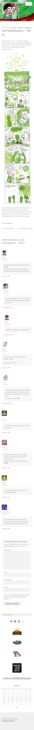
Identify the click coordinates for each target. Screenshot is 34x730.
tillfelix (4, 349)
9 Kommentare (28, 27)
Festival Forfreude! (8, 228)
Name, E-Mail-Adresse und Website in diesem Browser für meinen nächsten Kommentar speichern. (17, 597)
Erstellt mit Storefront (8, 721)
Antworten (5, 276)
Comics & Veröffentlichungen (17, 678)
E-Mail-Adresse (8, 579)
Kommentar (7, 550)
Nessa (3, 257)
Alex (4, 382)
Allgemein (9, 223)
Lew (3, 418)
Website (6, 587)
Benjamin (4, 483)
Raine (3, 447)
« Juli (16, 707)
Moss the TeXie (6, 512)
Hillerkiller (20, 27)
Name (6, 572)
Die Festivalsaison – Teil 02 (25, 229)
